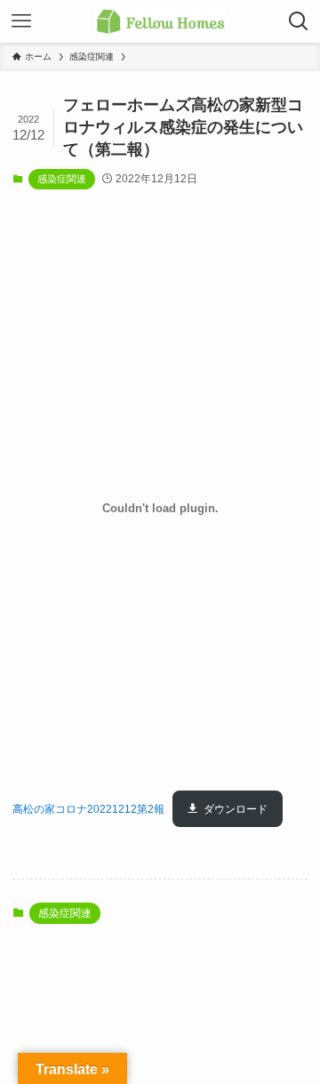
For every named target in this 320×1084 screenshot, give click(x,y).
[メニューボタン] (21, 21)
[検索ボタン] (298, 21)
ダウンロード (236, 809)
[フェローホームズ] (159, 21)
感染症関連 (61, 178)
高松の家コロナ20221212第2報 (88, 809)
